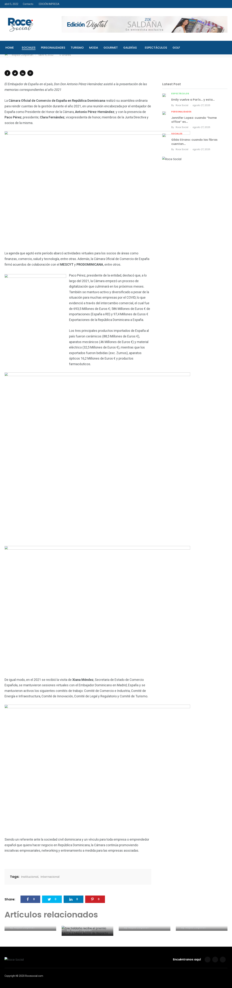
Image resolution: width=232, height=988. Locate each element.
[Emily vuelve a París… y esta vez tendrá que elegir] (164, 94)
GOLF (176, 48)
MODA (93, 48)
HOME (9, 48)
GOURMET (110, 48)
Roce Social (182, 105)
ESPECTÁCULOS (156, 48)
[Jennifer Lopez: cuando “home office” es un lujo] (164, 113)
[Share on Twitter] (15, 73)
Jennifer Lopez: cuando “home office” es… (194, 120)
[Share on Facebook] (7, 73)
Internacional (49, 877)
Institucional (29, 877)
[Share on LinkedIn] (23, 73)
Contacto (28, 4)
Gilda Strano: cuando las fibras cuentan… (194, 142)
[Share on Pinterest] (30, 73)
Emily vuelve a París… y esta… (193, 100)
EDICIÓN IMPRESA (49, 4)
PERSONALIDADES (53, 48)
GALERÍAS (130, 48)
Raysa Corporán (24, 927)
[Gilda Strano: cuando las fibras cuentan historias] (164, 135)
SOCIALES (29, 48)
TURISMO (77, 48)
